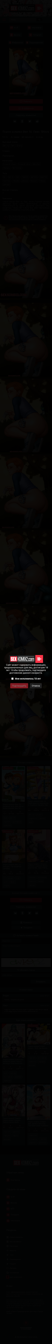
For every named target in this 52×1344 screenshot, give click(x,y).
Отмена (36, 685)
